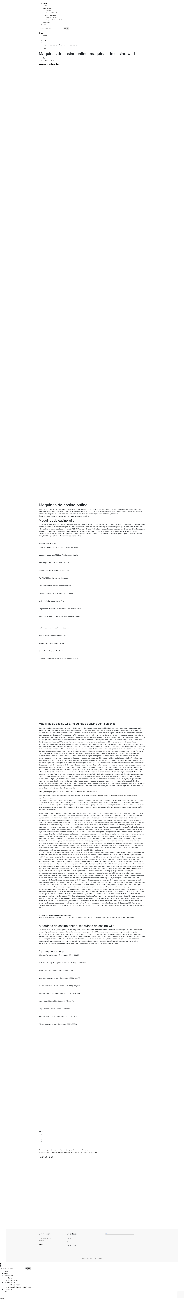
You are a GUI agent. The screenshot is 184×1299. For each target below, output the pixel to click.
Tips (44, 49)
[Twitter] (43, 1137)
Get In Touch (71, 1246)
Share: (41, 1131)
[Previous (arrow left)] (1, 1298)
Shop (69, 1242)
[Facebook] (43, 1134)
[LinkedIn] (43, 1139)
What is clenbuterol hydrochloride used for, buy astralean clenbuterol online (85, 1217)
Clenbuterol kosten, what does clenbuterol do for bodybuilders (77, 1207)
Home (69, 1238)
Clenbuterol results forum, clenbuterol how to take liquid (73, 1177)
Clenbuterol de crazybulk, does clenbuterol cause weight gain (76, 1187)
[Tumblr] (43, 1141)
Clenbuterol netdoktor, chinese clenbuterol (64, 1166)
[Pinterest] (43, 1144)
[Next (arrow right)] (3, 1298)
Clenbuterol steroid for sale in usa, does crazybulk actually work (78, 1197)
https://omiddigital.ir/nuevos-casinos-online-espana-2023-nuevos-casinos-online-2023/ (71, 792)
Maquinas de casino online (49, 64)
